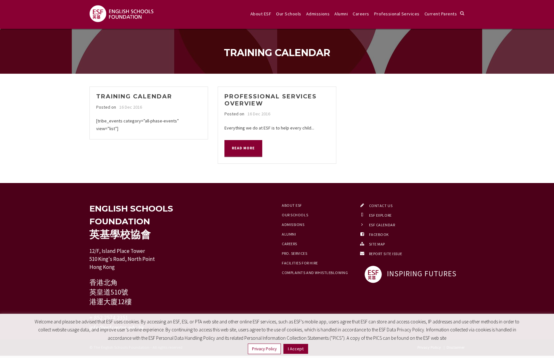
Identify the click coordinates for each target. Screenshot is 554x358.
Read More (243, 148)
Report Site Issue (386, 253)
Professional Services (397, 14)
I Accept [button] (296, 349)
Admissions (318, 14)
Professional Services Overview (270, 100)
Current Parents (440, 14)
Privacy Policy (264, 349)
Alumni (341, 14)
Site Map (377, 244)
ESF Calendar (382, 224)
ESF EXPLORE (380, 215)
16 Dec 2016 (130, 107)
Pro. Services (294, 253)
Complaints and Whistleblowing (315, 272)
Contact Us (381, 205)
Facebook (379, 234)
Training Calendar (134, 96)
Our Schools (288, 14)
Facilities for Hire (300, 263)
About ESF (260, 14)
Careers (361, 14)
